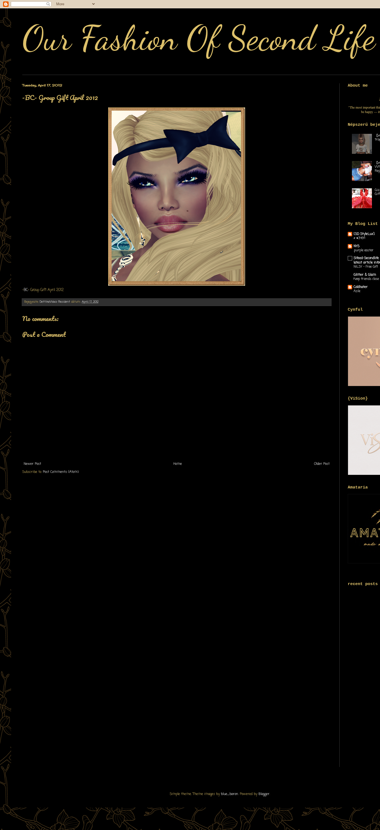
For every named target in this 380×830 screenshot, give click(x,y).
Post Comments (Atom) (61, 472)
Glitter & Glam (365, 274)
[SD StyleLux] (364, 234)
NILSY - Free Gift (366, 266)
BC (26, 290)
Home (177, 464)
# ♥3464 (359, 238)
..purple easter (364, 250)
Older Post (322, 464)
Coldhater (361, 287)
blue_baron (229, 794)
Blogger (264, 794)
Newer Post (32, 464)
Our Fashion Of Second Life (198, 38)
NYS (356, 246)
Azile (357, 291)
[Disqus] (176, 552)
